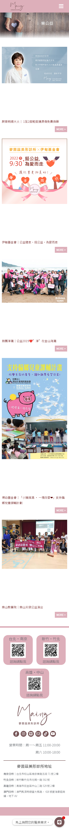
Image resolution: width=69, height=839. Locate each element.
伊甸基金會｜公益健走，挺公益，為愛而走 (30, 242)
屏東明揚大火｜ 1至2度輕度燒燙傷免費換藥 (30, 121)
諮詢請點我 (18, 661)
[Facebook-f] (16, 734)
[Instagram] (23, 734)
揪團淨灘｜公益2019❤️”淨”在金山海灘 (29, 341)
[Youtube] (53, 734)
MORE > (61, 129)
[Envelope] (38, 734)
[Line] (31, 734)
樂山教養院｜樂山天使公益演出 (22, 607)
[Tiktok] (46, 734)
